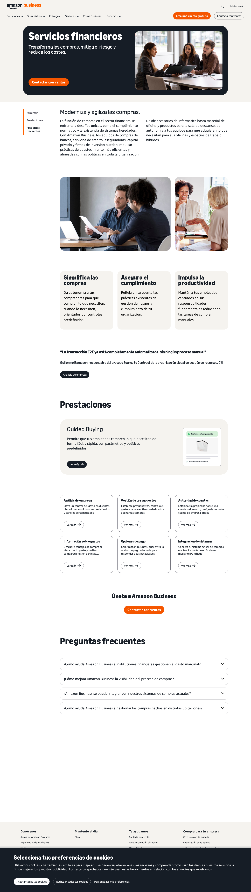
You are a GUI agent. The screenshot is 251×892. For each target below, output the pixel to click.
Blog (77, 837)
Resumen (32, 112)
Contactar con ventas (48, 82)
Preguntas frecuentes (33, 129)
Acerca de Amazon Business (35, 837)
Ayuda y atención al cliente (143, 842)
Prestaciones (34, 120)
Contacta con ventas (229, 16)
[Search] (222, 6)
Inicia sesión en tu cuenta (196, 842)
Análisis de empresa (75, 374)
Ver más (74, 464)
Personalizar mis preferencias (112, 881)
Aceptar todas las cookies (32, 881)
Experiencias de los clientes (34, 842)
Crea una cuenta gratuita (192, 16)
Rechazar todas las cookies (72, 881)
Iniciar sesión (237, 6)
